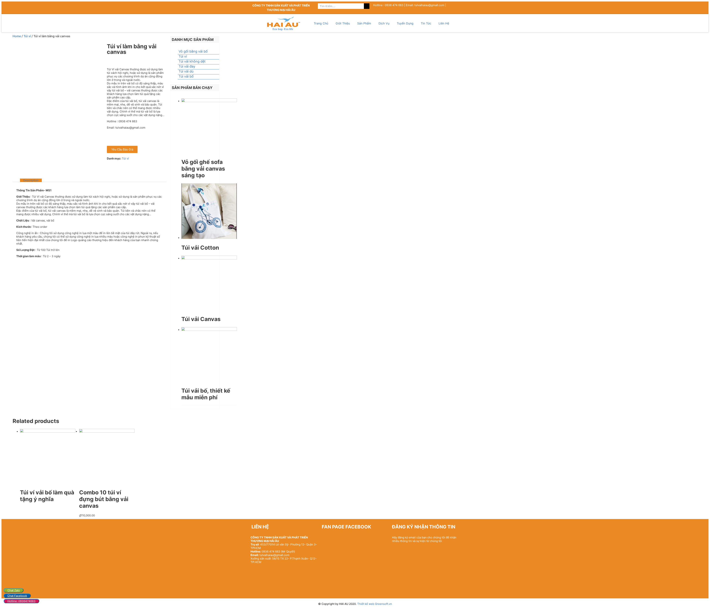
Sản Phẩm (364, 23)
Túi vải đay (187, 66)
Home (17, 36)
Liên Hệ (444, 23)
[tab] (31, 180)
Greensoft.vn (383, 604)
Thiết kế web (366, 604)
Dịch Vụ (383, 23)
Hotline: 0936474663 (21, 601)
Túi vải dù (186, 71)
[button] (122, 149)
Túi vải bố (186, 76)
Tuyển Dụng (405, 23)
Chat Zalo (13, 590)
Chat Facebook (17, 595)
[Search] (366, 6)
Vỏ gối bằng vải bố (193, 51)
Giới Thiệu (343, 23)
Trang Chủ (321, 23)
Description (30, 180)
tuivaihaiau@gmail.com (274, 555)
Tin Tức (426, 23)
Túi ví (27, 36)
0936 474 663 (271, 551)
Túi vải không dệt (192, 61)
